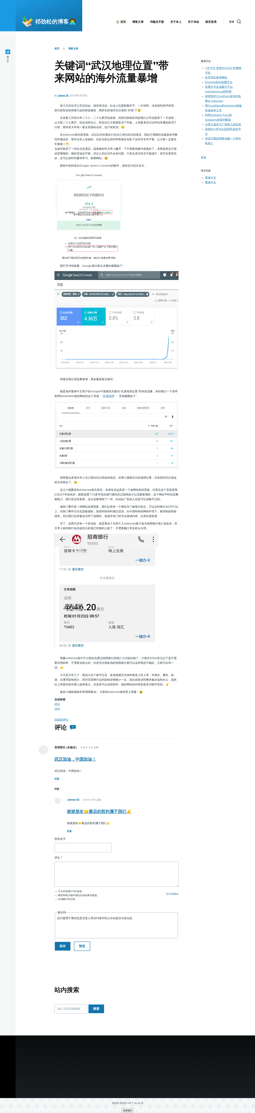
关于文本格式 (172, 894)
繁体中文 (210, 182)
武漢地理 (108, 396)
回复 (56, 779)
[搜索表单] (239, 22)
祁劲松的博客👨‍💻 (55, 22)
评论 (57, 857)
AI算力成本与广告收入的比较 (223, 124)
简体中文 (210, 177)
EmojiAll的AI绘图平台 (218, 82)
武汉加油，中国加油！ (75, 759)
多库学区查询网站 (216, 77)
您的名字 (60, 839)
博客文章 (73, 48)
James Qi (63, 95)
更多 (203, 157)
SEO (57, 708)
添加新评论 (61, 719)
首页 (56, 48)
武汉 (57, 704)
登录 (231, 22)
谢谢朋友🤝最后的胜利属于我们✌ (99, 812)
